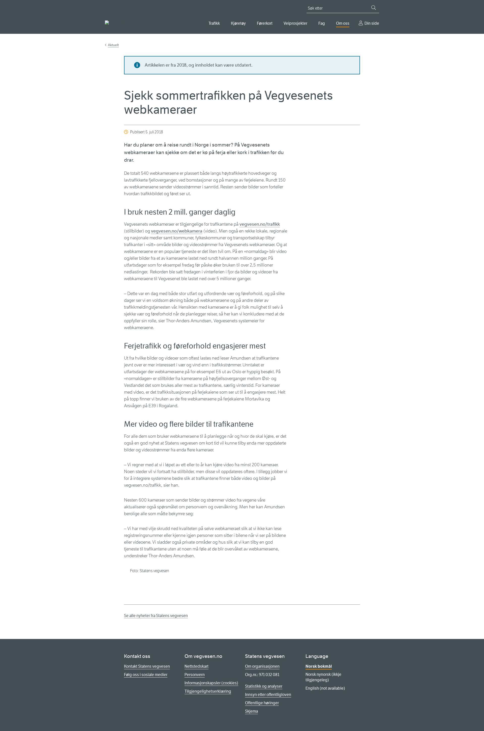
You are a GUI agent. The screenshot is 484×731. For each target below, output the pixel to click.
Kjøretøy (238, 23)
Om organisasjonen (262, 666)
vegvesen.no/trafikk (259, 224)
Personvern (195, 674)
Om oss (342, 23)
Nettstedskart (196, 666)
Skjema (251, 711)
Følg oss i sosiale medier (145, 674)
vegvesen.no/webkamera (176, 231)
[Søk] (373, 7)
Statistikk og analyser (263, 686)
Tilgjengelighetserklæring (208, 691)
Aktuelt (113, 45)
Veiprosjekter (295, 23)
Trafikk (214, 23)
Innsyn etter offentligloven (268, 694)
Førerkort (265, 23)
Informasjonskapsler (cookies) (211, 683)
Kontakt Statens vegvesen (147, 666)
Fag (321, 23)
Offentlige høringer (262, 702)
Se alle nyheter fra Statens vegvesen (156, 615)
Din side (372, 23)
